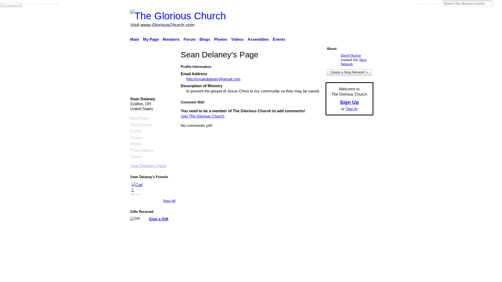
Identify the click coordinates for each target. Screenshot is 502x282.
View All (169, 201)
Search (497, 3)
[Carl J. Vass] (137, 188)
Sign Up (421, 3)
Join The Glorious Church (202, 116)
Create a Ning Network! (41, 3)
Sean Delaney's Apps (148, 166)
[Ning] (11, 3)
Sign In (435, 3)
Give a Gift (158, 219)
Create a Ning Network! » (349, 72)
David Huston (351, 55)
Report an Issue (325, 248)
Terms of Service (358, 248)
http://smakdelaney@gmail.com (213, 79)
